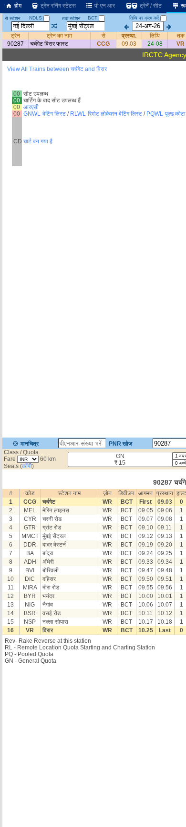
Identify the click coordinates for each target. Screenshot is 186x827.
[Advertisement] (93, 106)
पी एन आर (104, 5)
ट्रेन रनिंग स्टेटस (57, 5)
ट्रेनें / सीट (150, 5)
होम (17, 5)
